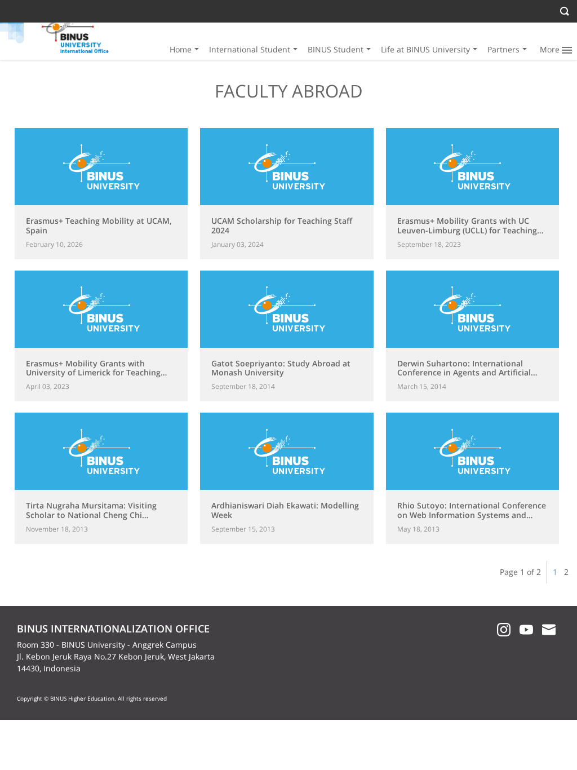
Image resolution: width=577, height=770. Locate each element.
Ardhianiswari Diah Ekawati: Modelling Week (285, 510)
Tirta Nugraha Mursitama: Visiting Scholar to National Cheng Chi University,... (91, 515)
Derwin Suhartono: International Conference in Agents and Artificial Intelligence (464, 373)
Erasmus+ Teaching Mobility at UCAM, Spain (99, 225)
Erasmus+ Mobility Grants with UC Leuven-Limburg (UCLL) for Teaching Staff (467, 230)
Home (181, 49)
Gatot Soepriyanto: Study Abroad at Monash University (280, 368)
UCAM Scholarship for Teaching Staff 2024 (281, 225)
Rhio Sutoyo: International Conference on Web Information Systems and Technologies (471, 515)
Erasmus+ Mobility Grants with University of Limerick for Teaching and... (93, 373)
